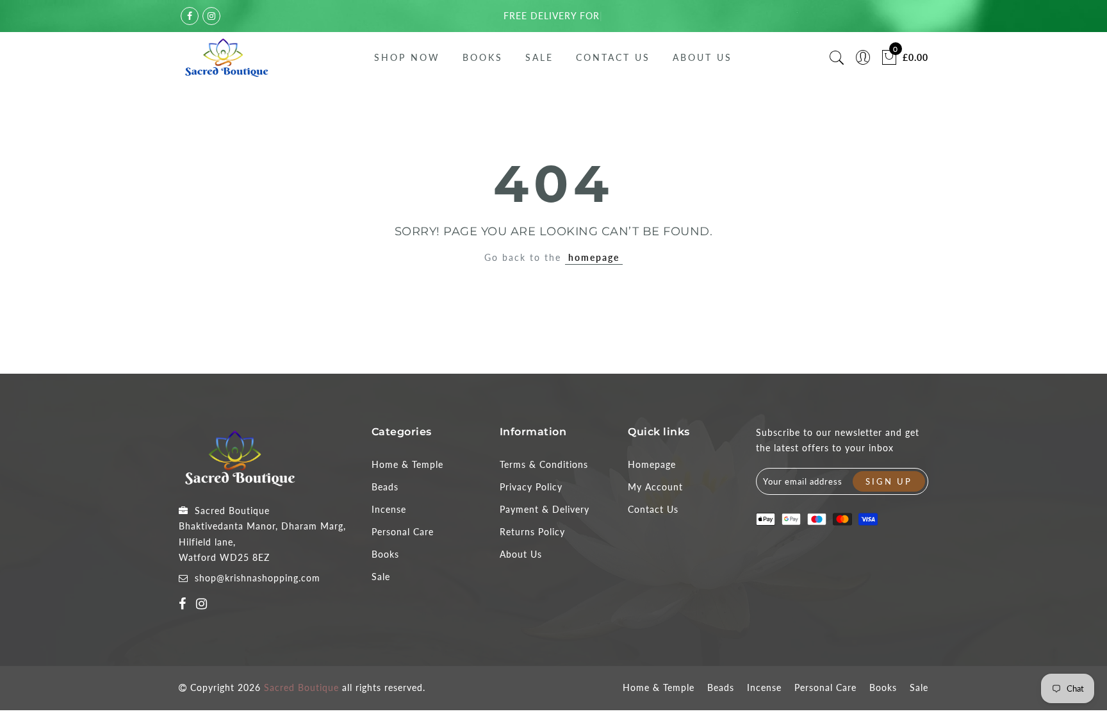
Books (483, 57)
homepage (593, 257)
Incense (389, 509)
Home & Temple (407, 464)
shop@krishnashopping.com (257, 577)
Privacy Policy (531, 486)
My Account (655, 486)
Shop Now (407, 57)
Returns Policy (532, 531)
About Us (702, 57)
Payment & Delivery (544, 509)
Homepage (652, 464)
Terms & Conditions (544, 464)
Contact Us (613, 57)
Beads (385, 486)
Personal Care (403, 531)
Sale (539, 57)
